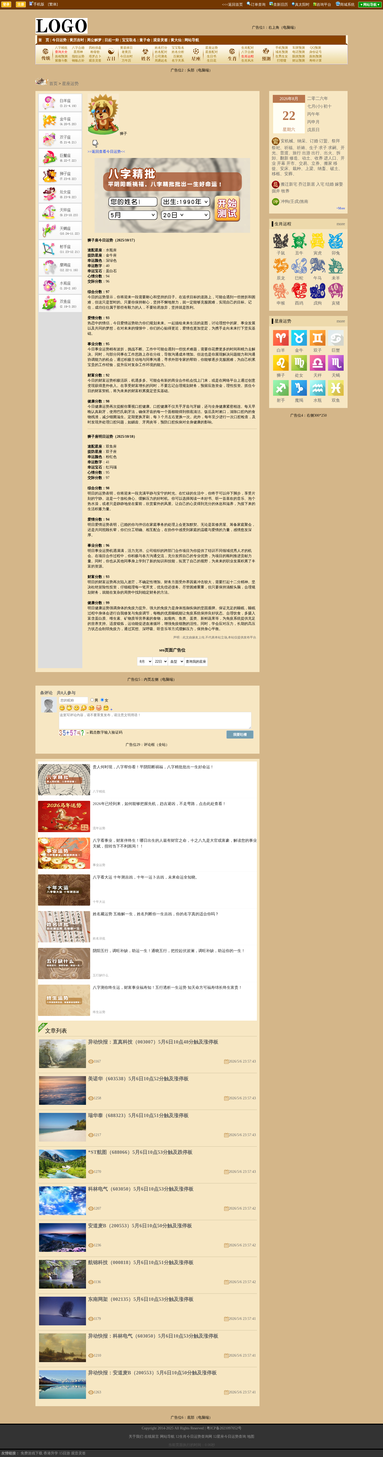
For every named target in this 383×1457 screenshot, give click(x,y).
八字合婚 (78, 48)
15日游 (64, 1453)
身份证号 (315, 52)
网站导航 (191, 40)
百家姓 (178, 56)
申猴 (281, 303)
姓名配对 (161, 52)
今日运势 (59, 40)
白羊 (281, 350)
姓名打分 (161, 48)
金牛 (299, 350)
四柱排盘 (95, 48)
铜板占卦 (78, 60)
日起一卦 (111, 40)
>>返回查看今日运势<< (106, 152)
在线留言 (151, 1436)
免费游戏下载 (31, 1453)
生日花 (211, 60)
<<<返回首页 (232, 5)
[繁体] (53, 4)
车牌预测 (298, 48)
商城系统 (347, 5)
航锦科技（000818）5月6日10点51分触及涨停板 (141, 1262)
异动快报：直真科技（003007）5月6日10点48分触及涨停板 (153, 1042)
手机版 (38, 4)
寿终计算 (315, 60)
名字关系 (178, 60)
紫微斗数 (61, 60)
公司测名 (161, 56)
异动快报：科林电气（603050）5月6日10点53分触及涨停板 (153, 1336)
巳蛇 (299, 278)
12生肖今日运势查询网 (194, 1436)
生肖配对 (247, 48)
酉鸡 (299, 303)
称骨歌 (95, 52)
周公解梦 (94, 40)
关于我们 (136, 1436)
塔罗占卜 (95, 56)
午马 (317, 278)
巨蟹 (336, 350)
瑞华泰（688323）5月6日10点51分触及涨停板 (138, 1115)
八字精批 (61, 48)
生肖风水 (247, 60)
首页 (53, 83)
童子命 (144, 40)
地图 (250, 1436)
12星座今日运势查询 (229, 1436)
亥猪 (336, 303)
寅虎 (317, 253)
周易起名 (161, 60)
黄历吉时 (77, 40)
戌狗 (317, 303)
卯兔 (336, 253)
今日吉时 (126, 56)
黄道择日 (126, 48)
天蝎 (336, 375)
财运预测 (298, 60)
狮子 (281, 375)
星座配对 (211, 52)
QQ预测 (315, 48)
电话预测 (298, 52)
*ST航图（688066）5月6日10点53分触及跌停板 (140, 1152)
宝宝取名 (129, 40)
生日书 (211, 56)
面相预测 (61, 56)
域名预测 (281, 52)
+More (340, 208)
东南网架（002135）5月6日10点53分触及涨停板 (141, 1299)
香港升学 (51, 1453)
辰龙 (281, 278)
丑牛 (299, 253)
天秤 (317, 375)
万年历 (126, 60)
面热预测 (315, 56)
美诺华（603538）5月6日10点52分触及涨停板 (138, 1078)
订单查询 (258, 5)
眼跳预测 (298, 56)
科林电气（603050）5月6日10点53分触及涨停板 (141, 1189)
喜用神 (78, 52)
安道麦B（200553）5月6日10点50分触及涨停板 (140, 1225)
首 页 (43, 40)
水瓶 (317, 400)
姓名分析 (178, 52)
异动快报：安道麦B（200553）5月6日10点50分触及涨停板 (152, 1372)
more (341, 224)
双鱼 (336, 400)
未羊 (336, 278)
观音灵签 (160, 40)
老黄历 (126, 52)
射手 (281, 400)
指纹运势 (78, 56)
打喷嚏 (281, 60)
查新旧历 (280, 5)
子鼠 (281, 253)
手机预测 (281, 48)
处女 (299, 375)
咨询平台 (324, 5)
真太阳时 (302, 5)
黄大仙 (176, 40)
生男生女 (281, 56)
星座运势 (211, 48)
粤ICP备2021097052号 (224, 1428)
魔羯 (299, 400)
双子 (317, 350)
